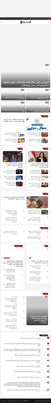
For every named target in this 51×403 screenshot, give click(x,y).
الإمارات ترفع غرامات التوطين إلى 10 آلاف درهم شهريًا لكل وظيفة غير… (34, 233)
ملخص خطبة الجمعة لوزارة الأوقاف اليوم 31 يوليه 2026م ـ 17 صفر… (33, 140)
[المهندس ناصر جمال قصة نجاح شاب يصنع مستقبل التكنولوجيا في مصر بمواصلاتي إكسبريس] (37, 310)
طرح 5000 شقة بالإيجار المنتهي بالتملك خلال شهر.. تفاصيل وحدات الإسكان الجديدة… (39, 165)
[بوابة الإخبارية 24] (25, 22)
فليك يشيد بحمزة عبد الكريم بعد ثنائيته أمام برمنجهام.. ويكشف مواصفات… (14, 165)
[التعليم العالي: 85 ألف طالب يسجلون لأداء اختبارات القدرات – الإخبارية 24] (22, 269)
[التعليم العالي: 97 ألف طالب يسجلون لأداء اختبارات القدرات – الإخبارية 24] (21, 134)
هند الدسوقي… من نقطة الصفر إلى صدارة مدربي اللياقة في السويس (28, 366)
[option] (25, 87)
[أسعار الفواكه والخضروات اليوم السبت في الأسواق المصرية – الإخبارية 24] (44, 134)
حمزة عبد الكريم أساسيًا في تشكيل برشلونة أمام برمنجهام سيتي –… (9, 184)
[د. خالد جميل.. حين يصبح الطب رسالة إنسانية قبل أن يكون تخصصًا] (44, 378)
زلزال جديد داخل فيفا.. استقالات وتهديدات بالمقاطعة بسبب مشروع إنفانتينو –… (9, 172)
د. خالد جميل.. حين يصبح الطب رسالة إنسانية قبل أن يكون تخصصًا (28, 377)
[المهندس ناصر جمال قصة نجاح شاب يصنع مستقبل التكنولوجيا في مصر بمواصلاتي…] (25, 75)
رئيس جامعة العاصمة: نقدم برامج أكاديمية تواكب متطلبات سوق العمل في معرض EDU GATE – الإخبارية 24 (9, 277)
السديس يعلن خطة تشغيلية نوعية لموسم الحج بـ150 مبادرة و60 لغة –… (33, 238)
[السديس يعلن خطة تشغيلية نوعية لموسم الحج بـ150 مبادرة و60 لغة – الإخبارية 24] (47, 236)
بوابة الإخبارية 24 (38, 400)
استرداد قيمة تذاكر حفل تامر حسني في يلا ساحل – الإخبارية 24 (34, 267)
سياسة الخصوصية (10, 400)
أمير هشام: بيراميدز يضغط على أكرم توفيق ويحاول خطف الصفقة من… (9, 178)
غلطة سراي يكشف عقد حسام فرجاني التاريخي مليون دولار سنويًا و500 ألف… (10, 300)
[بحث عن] (1, 22)
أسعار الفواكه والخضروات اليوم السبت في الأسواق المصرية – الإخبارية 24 (34, 18)
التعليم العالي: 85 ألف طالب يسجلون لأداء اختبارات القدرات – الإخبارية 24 (9, 271)
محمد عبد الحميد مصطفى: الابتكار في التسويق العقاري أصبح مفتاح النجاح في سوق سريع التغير (23, 389)
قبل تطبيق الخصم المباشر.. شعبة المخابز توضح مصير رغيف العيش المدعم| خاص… (34, 172)
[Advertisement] (25, 8)
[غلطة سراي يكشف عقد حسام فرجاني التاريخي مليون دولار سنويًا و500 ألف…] (38, 94)
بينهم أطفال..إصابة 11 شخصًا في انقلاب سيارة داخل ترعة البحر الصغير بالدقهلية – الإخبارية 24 (33, 212)
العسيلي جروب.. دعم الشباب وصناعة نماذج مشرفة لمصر (30, 338)
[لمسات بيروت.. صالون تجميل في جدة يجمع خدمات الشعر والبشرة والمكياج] (44, 373)
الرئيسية (19, 400)
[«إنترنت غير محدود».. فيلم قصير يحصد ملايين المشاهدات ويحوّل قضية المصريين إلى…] (38, 107)
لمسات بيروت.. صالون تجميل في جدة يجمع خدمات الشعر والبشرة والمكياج (27, 371)
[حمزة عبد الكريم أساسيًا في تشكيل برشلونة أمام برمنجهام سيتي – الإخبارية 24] (19, 184)
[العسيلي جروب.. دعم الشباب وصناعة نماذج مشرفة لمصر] (13, 107)
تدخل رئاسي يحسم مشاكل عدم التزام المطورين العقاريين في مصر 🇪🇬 (10, 307)
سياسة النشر (3, 400)
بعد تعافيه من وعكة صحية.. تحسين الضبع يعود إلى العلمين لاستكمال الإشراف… (11, 327)
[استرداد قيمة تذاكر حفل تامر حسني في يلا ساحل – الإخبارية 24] (47, 265)
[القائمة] (49, 22)
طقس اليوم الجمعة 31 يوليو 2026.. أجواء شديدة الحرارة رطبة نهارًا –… (11, 140)
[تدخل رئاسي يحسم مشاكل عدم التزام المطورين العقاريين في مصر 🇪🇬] (13, 94)
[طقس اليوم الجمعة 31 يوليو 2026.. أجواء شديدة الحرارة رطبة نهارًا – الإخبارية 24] (21, 140)
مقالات (47, 64)
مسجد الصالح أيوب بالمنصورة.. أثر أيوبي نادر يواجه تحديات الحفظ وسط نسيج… (10, 233)
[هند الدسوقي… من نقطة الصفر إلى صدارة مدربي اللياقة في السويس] (44, 367)
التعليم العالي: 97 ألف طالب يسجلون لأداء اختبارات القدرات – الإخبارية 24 (10, 134)
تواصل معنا (15, 400)
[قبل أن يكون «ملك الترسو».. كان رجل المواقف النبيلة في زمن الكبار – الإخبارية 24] (47, 271)
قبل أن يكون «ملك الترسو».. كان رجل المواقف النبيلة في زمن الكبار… (34, 273)
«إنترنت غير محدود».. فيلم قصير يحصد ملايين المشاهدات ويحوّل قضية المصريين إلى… (10, 314)
